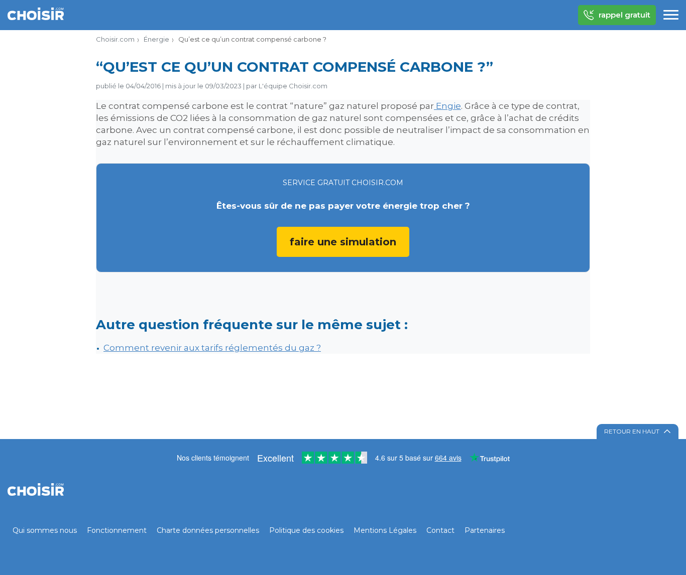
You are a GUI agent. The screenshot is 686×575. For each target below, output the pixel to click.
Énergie (156, 39)
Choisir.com (115, 39)
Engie (447, 106)
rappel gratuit (624, 15)
